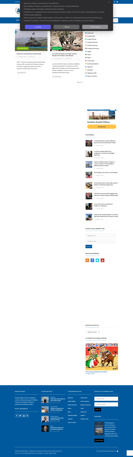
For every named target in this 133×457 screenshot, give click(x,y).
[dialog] (66, 15)
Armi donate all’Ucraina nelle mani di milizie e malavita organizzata (105, 184)
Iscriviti (88, 246)
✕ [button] (108, 2)
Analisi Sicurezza (92, 45)
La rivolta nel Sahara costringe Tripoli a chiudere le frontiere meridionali (64, 54)
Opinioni (90, 67)
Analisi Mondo (57, 48)
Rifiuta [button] (67, 27)
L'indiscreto (90, 60)
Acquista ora (99, 440)
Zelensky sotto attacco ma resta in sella (57, 399)
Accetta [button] (38, 27)
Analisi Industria (92, 42)
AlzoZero (90, 70)
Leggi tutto (22, 72)
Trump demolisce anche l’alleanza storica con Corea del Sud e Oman (105, 141)
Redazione (32, 56)
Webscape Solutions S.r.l (110, 451)
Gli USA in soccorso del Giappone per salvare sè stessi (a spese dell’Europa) (106, 194)
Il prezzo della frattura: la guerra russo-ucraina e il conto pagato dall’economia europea (104, 163)
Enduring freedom (23, 48)
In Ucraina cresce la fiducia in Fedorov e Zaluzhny (103, 205)
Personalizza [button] (95, 27)
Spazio (89, 51)
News (89, 57)
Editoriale (90, 33)
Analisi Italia (91, 36)
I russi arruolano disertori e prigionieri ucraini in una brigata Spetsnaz (104, 153)
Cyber (89, 54)
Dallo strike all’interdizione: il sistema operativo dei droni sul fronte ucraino (106, 215)
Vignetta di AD (91, 73)
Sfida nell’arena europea (96, 372)
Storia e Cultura (92, 76)
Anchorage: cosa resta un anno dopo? (106, 172)
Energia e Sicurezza (93, 48)
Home (18, 20)
